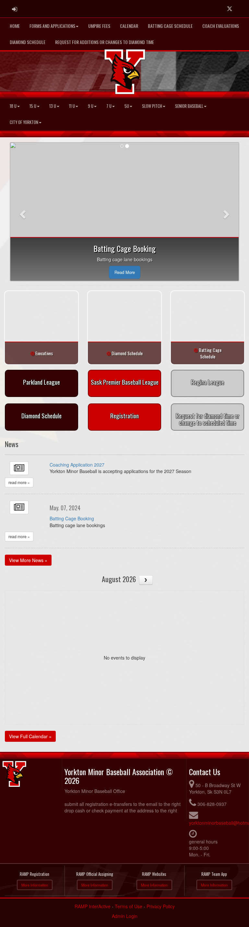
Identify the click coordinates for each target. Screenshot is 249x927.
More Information (34, 884)
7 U (109, 106)
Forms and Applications (52, 25)
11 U (72, 106)
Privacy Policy (161, 906)
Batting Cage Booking (72, 518)
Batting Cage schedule (170, 25)
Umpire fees (99, 25)
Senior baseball (189, 106)
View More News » (28, 560)
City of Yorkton (24, 122)
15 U (33, 106)
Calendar (129, 25)
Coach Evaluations (220, 25)
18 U (13, 106)
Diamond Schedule (27, 42)
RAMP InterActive (93, 906)
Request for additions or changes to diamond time (104, 42)
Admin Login (124, 916)
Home (15, 25)
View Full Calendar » (30, 736)
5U (126, 106)
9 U (90, 106)
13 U (52, 106)
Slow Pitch (152, 106)
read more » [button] (19, 482)
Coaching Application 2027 (77, 464)
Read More (124, 272)
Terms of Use (128, 906)
